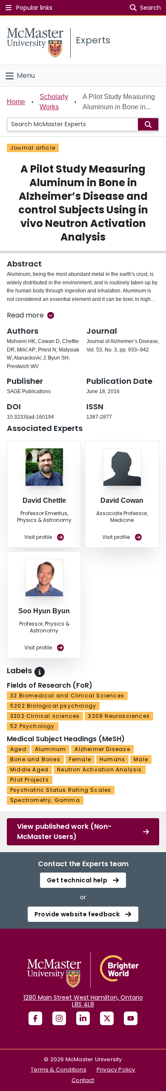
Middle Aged (29, 769)
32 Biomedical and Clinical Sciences (67, 695)
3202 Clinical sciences (45, 716)
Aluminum (50, 749)
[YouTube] (130, 1018)
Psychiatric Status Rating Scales (60, 789)
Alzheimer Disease (102, 749)
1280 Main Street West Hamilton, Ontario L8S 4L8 (83, 1001)
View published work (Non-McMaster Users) (64, 832)
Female (80, 759)
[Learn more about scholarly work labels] (39, 672)
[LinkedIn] (83, 1018)
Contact (83, 1080)
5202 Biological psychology (53, 705)
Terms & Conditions (58, 1069)
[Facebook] (35, 1018)
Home (16, 101)
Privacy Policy (116, 1069)
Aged (18, 749)
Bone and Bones (35, 759)
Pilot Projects (29, 779)
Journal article (32, 147)
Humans (112, 759)
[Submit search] (148, 124)
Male (141, 759)
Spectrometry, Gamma (45, 800)
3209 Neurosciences (119, 716)
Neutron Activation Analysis (99, 769)
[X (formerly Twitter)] (107, 1018)
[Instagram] (59, 1018)
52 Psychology (32, 726)
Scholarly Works (54, 102)
